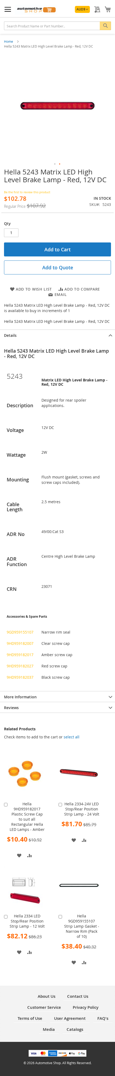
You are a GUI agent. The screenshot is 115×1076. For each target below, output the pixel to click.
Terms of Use (30, 1018)
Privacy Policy (85, 1007)
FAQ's (102, 1018)
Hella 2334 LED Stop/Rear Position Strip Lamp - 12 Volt (27, 921)
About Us (46, 996)
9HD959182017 (20, 654)
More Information (20, 696)
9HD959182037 (20, 677)
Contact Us (77, 996)
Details (10, 335)
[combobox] (57, 26)
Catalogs (75, 1029)
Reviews (11, 707)
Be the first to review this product (27, 192)
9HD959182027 (20, 666)
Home (9, 41)
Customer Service (44, 1007)
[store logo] (36, 10)
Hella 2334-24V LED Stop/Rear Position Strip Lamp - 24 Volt (81, 809)
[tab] (57, 335)
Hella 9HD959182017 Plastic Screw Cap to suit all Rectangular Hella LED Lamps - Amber (27, 816)
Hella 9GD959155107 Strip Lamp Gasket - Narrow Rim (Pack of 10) (81, 926)
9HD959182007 (20, 643)
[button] (82, 9)
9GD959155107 (20, 632)
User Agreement (70, 1018)
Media (49, 1029)
